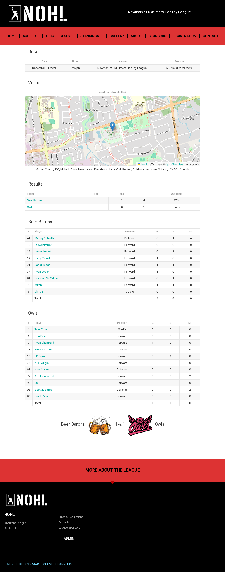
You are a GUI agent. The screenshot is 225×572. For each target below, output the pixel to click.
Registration (184, 36)
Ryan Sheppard (44, 342)
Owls (30, 207)
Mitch (38, 285)
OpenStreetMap (174, 164)
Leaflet (144, 164)
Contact (210, 36)
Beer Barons (34, 200)
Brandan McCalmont (47, 278)
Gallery (116, 36)
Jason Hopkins (44, 251)
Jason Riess (42, 264)
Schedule (31, 36)
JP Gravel (40, 356)
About (136, 36)
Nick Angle (42, 363)
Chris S (39, 291)
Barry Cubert (42, 258)
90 (36, 382)
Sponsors (157, 36)
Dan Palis (40, 336)
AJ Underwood (44, 376)
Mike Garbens (43, 349)
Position (130, 231)
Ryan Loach (42, 271)
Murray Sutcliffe (45, 238)
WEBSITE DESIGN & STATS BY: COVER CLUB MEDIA (39, 564)
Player (38, 231)
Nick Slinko (42, 369)
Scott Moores (43, 389)
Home (11, 36)
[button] (112, 126)
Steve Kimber (43, 245)
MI (190, 231)
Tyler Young (42, 329)
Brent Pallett (42, 396)
